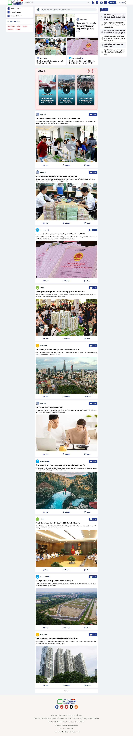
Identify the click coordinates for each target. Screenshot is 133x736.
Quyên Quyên (43, 114)
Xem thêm (66, 691)
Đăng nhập (122, 2)
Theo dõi (93, 114)
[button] (87, 165)
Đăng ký (112, 2)
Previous (88, 71)
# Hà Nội (25, 26)
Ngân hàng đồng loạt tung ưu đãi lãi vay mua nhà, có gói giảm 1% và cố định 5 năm (60, 292)
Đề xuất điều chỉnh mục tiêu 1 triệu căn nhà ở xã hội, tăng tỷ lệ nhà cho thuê (58, 523)
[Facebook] (97, 2)
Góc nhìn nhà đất (44, 230)
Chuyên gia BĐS (43, 345)
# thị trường (10, 29)
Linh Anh (42, 288)
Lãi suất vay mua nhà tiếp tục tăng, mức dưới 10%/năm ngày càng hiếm (56, 176)
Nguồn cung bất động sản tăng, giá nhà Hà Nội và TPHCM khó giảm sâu (57, 638)
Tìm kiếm (88, 2)
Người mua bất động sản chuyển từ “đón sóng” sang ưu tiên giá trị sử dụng (58, 118)
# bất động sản (11, 26)
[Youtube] (101, 2)
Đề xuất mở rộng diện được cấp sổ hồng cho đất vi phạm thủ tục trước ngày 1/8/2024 (60, 234)
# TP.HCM (18, 29)
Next (92, 71)
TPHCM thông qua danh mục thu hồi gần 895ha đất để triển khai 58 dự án (57, 349)
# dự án (18, 26)
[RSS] (93, 2)
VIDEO (40, 71)
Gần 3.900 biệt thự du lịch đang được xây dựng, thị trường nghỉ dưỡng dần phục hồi (60, 465)
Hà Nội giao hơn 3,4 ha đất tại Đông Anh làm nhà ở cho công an (54, 581)
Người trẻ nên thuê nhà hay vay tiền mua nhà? (49, 407)
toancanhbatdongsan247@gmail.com (68, 731)
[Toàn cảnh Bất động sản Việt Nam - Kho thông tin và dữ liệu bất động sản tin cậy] (15, 2)
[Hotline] (105, 2)
